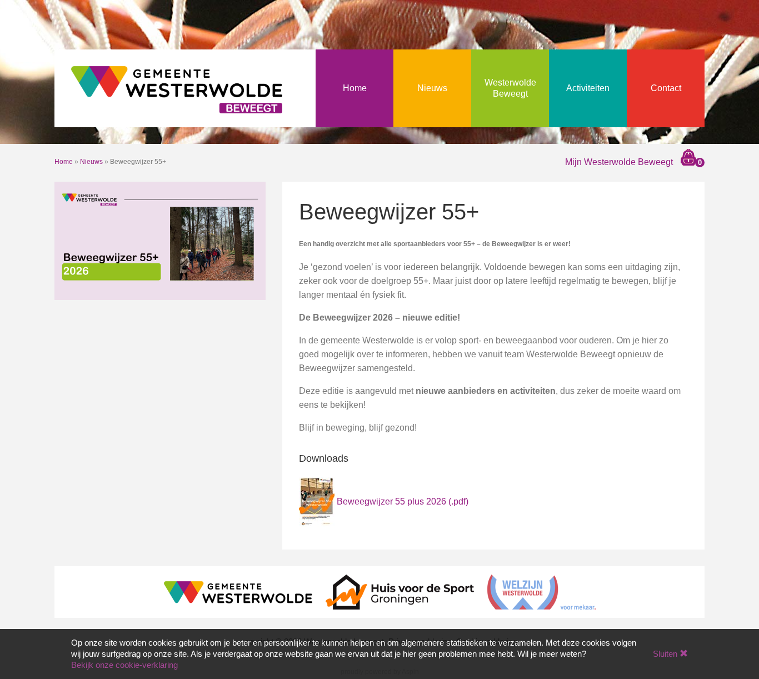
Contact (666, 88)
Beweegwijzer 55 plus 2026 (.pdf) (402, 501)
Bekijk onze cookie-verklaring (124, 665)
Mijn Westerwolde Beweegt (619, 162)
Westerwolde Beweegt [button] (510, 88)
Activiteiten (588, 88)
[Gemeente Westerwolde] (238, 591)
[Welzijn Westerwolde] (541, 591)
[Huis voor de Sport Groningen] (400, 591)
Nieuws (432, 88)
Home (355, 88)
